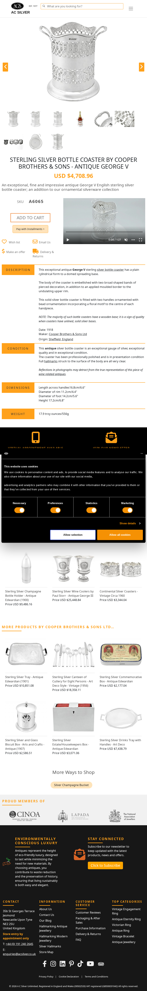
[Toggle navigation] (131, 8)
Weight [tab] (18, 414)
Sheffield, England (61, 339)
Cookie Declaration (69, 976)
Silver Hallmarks (50, 946)
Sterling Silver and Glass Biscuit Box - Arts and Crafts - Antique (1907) (24, 744)
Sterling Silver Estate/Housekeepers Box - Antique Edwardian (70, 744)
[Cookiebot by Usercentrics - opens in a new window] (127, 453)
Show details (128, 523)
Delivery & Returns (88, 934)
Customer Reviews (88, 912)
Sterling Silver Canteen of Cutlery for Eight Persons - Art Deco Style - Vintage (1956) (72, 681)
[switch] (55, 510)
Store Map (46, 952)
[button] (44, 5)
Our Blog (45, 921)
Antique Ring (120, 931)
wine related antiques (52, 374)
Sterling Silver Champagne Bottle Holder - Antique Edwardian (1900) (23, 595)
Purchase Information (91, 928)
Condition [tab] (18, 348)
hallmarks (51, 361)
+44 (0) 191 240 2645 (19, 944)
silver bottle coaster (110, 270)
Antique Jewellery (123, 942)
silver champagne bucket (71, 785)
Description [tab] (18, 270)
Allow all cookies (120, 534)
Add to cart (30, 217)
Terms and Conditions (96, 976)
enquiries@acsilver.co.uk (19, 954)
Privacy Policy (46, 976)
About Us (45, 909)
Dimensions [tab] (18, 388)
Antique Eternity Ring (126, 919)
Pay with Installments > (30, 229)
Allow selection (72, 534)
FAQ (78, 940)
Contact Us (46, 915)
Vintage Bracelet (123, 936)
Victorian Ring (121, 925)
